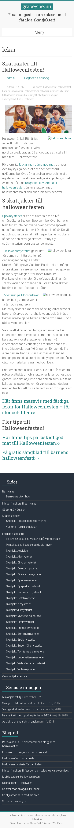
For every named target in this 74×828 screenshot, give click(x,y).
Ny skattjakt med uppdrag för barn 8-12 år (27, 715)
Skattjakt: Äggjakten (17, 550)
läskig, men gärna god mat (36, 164)
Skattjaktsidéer (11, 515)
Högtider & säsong (36, 78)
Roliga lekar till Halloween (17, 782)
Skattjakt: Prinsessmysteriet (22, 627)
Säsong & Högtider (13, 509)
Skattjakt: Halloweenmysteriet (23, 592)
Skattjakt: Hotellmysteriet (20, 598)
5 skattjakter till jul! (13, 697)
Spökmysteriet (12, 216)
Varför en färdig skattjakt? (21, 526)
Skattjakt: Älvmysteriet (19, 556)
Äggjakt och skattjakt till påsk (19, 721)
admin (10, 78)
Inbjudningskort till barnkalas (19, 503)
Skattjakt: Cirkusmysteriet (21, 562)
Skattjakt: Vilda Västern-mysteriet (25, 663)
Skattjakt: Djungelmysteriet (21, 580)
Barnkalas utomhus (18, 496)
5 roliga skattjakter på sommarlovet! (23, 709)
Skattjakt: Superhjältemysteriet (24, 645)
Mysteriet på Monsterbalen (21, 295)
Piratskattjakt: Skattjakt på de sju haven (29, 544)
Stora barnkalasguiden (15, 801)
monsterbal (21, 95)
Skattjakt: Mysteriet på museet (23, 615)
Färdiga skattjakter (13, 533)
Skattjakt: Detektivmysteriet (22, 568)
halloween (37, 87)
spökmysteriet (9, 99)
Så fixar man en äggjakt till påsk (20, 788)
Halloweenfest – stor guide (18, 758)
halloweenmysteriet (49, 91)
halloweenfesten (16, 91)
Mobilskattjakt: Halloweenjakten (21, 776)
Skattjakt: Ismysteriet (18, 604)
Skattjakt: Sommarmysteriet (22, 633)
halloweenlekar (32, 91)
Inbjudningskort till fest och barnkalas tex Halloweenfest (35, 770)
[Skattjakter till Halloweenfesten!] (38, 107)
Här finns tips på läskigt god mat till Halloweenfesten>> (32, 440)
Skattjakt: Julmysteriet (19, 610)
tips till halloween (25, 99)
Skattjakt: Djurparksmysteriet (23, 586)
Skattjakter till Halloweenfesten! (23, 66)
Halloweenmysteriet (17, 251)
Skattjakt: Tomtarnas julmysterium (26, 651)
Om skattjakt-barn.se (14, 676)
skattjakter (43, 95)
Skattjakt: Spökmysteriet (20, 639)
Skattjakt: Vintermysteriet (20, 669)
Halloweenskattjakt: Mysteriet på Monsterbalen (33, 538)
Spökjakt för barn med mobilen (20, 795)
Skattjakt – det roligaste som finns (26, 520)
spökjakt (53, 95)
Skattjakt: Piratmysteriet (20, 621)
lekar (62, 91)
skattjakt (32, 95)
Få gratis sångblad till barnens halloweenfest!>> (35, 455)
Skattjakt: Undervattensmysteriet (25, 657)
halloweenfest (50, 87)
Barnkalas (8, 491)
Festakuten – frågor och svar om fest (24, 752)
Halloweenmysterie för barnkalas (22, 764)
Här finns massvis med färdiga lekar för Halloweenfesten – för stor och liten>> (36, 407)
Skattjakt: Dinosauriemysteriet (23, 574)
